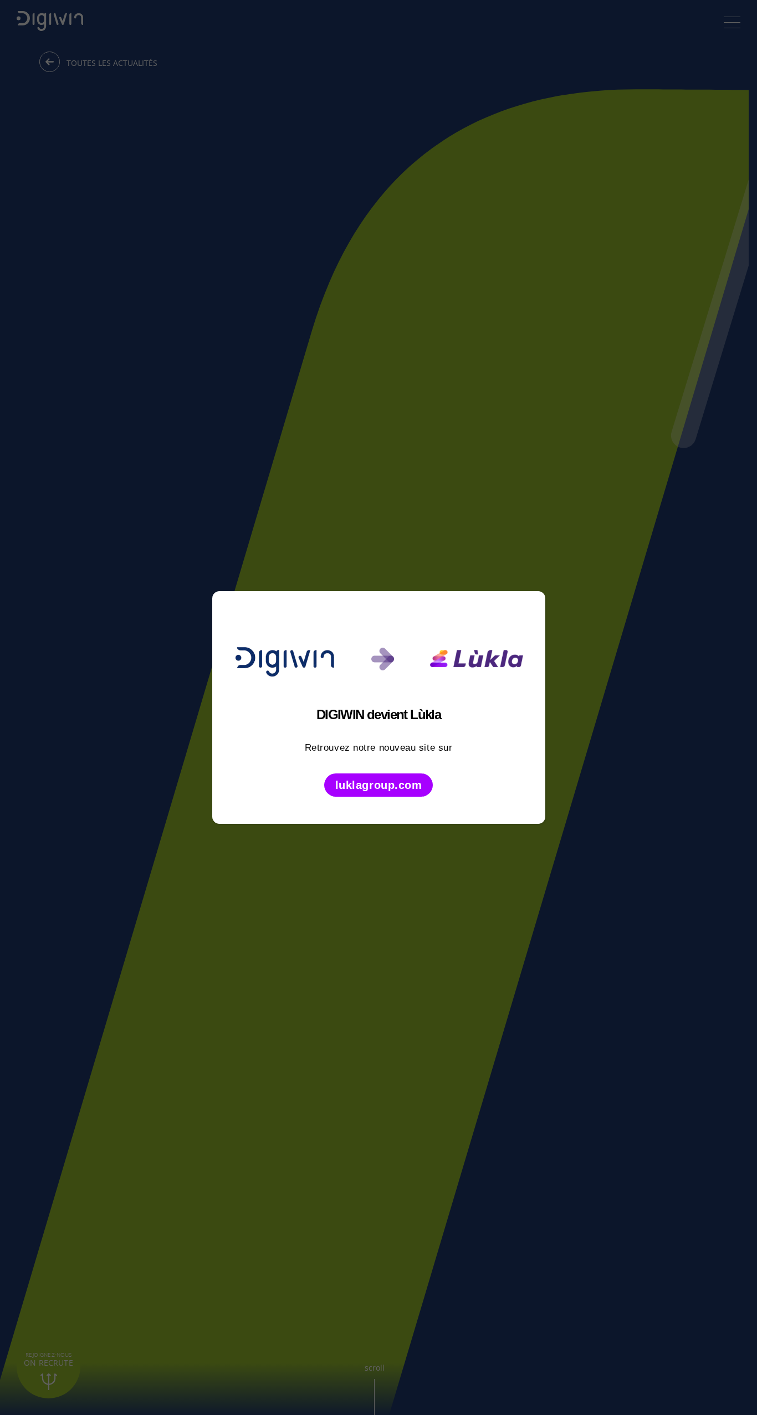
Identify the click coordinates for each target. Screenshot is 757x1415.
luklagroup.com (378, 785)
